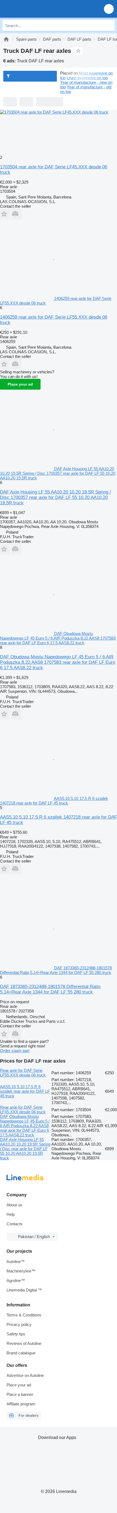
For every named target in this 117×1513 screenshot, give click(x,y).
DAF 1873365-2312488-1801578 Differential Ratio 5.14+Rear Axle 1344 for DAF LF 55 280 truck (50, 989)
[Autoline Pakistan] (35, 9)
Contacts (15, 1224)
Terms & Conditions (24, 1315)
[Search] (109, 25)
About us (14, 1205)
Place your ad (20, 384)
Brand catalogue (21, 1353)
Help (11, 1214)
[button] (109, 9)
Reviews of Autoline (24, 1343)
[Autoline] (6, 39)
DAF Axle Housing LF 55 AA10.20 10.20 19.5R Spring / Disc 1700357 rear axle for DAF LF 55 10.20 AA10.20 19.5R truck (55, 497)
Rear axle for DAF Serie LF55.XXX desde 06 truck (23, 1072)
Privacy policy (19, 1324)
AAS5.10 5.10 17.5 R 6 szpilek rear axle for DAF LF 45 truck (25, 1091)
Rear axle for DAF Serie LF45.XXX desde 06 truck (23, 1109)
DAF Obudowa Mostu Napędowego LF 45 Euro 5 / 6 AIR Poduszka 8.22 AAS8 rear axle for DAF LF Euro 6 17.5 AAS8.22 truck (25, 1125)
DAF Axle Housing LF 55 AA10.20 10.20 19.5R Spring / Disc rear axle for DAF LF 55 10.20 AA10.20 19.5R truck (25, 1148)
